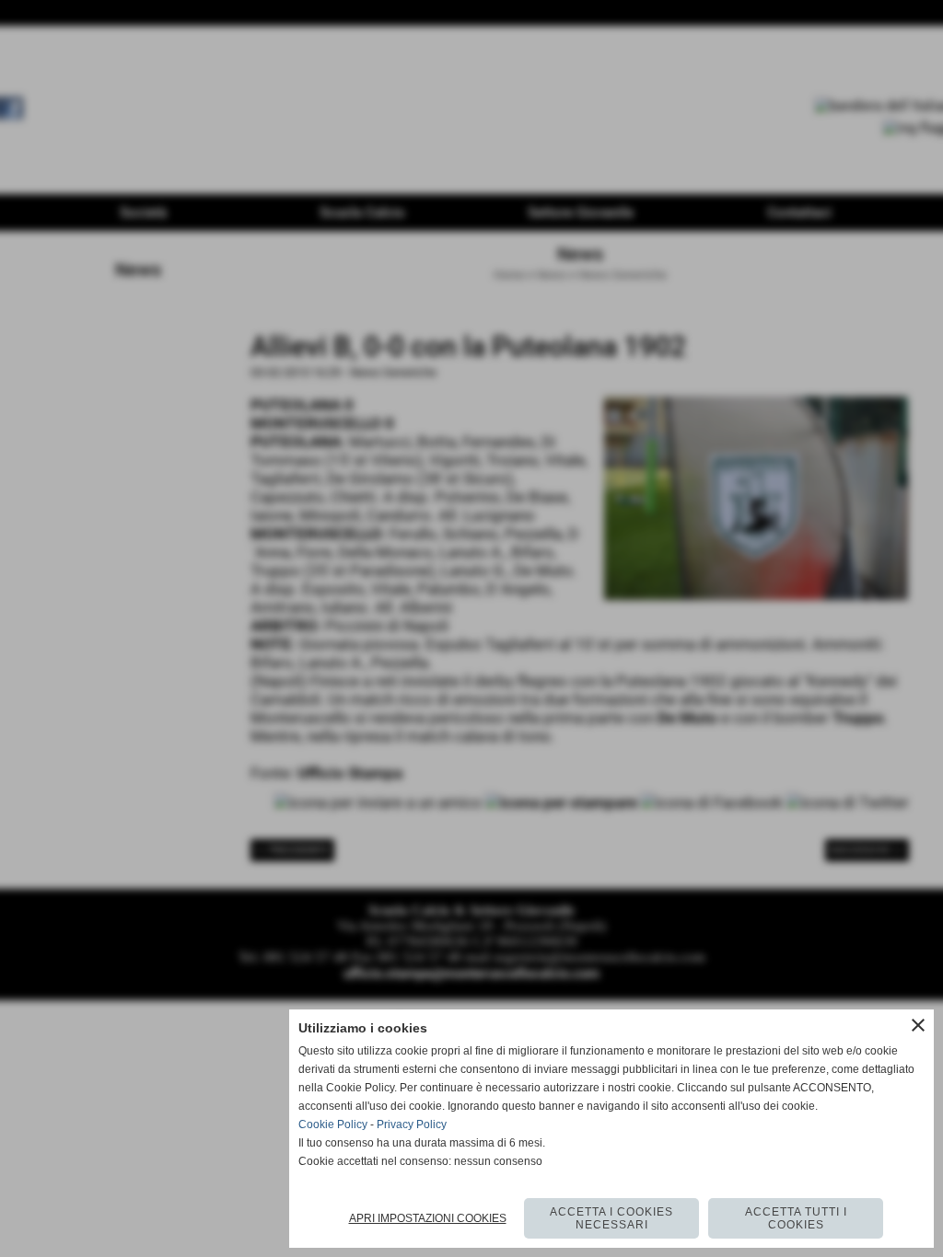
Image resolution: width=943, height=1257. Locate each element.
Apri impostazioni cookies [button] (427, 1218)
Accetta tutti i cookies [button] (796, 1218)
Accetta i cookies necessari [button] (611, 1218)
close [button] (918, 1025)
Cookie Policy (332, 1124)
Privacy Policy (412, 1124)
